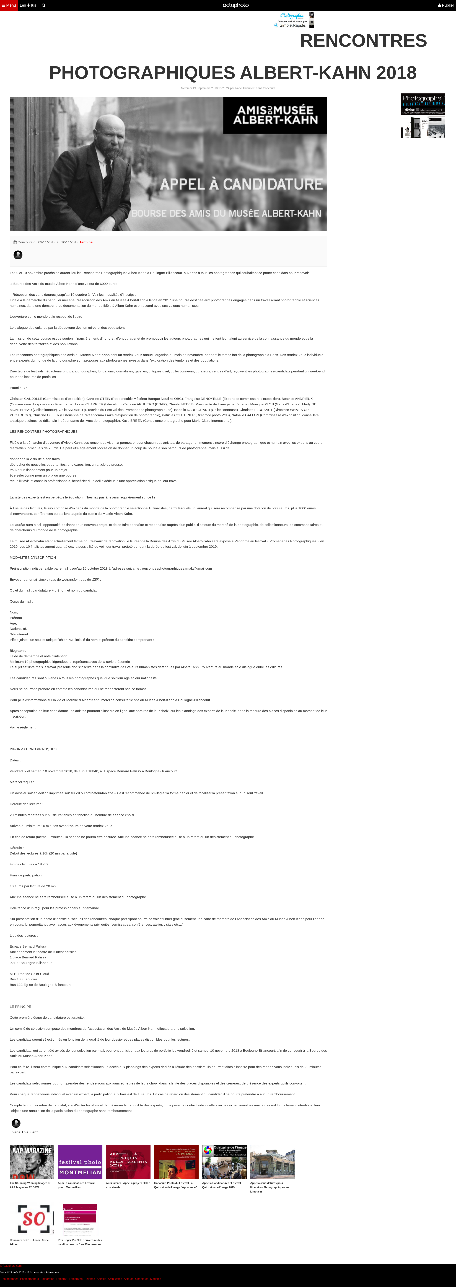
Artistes (101, 1278)
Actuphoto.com (12, 1265)
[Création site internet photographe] (293, 27)
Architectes (115, 1278)
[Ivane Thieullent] (18, 258)
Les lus (28, 5)
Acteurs (128, 1278)
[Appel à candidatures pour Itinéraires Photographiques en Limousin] (272, 1162)
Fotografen (76, 1278)
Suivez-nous (52, 1272)
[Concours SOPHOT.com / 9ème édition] (32, 1219)
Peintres (89, 1278)
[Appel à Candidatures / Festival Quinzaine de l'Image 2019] (224, 1162)
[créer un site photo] (423, 137)
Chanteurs (141, 1278)
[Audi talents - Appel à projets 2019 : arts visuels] (128, 1162)
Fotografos (47, 1278)
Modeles (155, 1278)
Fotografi (61, 1278)
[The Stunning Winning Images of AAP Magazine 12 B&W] (32, 1162)
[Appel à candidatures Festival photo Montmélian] (80, 1162)
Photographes (9, 1278)
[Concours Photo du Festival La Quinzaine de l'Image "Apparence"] (176, 1162)
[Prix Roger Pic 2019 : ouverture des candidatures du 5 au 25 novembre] (80, 1219)
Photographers (29, 1278)
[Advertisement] (206, 37)
